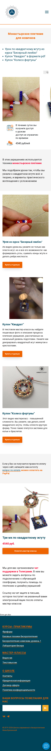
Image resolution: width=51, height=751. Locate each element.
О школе (8, 670)
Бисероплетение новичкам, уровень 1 (21, 641)
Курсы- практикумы (17, 626)
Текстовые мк (9, 662)
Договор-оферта (10, 685)
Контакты (7, 676)
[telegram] (8, 716)
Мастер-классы (14, 652)
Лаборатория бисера (13, 645)
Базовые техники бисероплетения (20, 636)
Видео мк (7, 658)
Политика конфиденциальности (18, 690)
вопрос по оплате (11, 470)
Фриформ (7, 631)
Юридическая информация (16, 680)
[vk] (4, 716)
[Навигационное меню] (47, 12)
